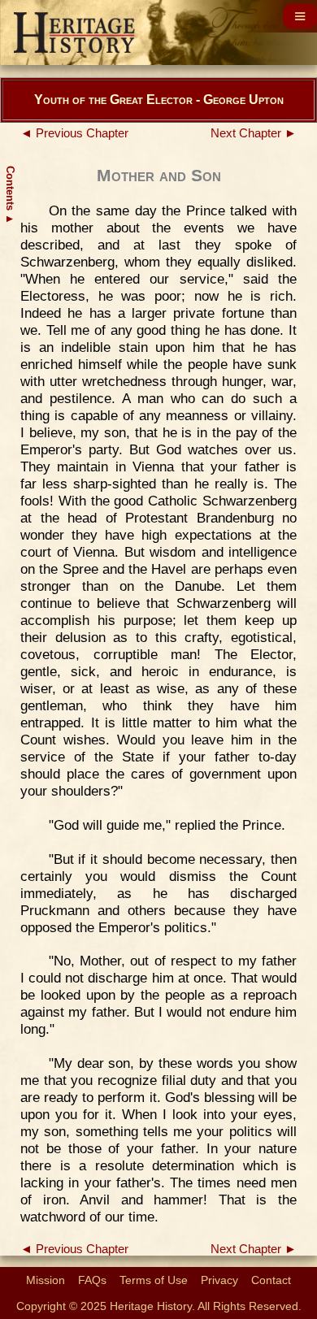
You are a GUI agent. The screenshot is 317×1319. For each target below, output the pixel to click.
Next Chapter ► (254, 133)
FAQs (92, 1279)
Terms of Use (153, 1279)
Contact (271, 1279)
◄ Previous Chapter (74, 133)
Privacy (219, 1279)
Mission (45, 1279)
